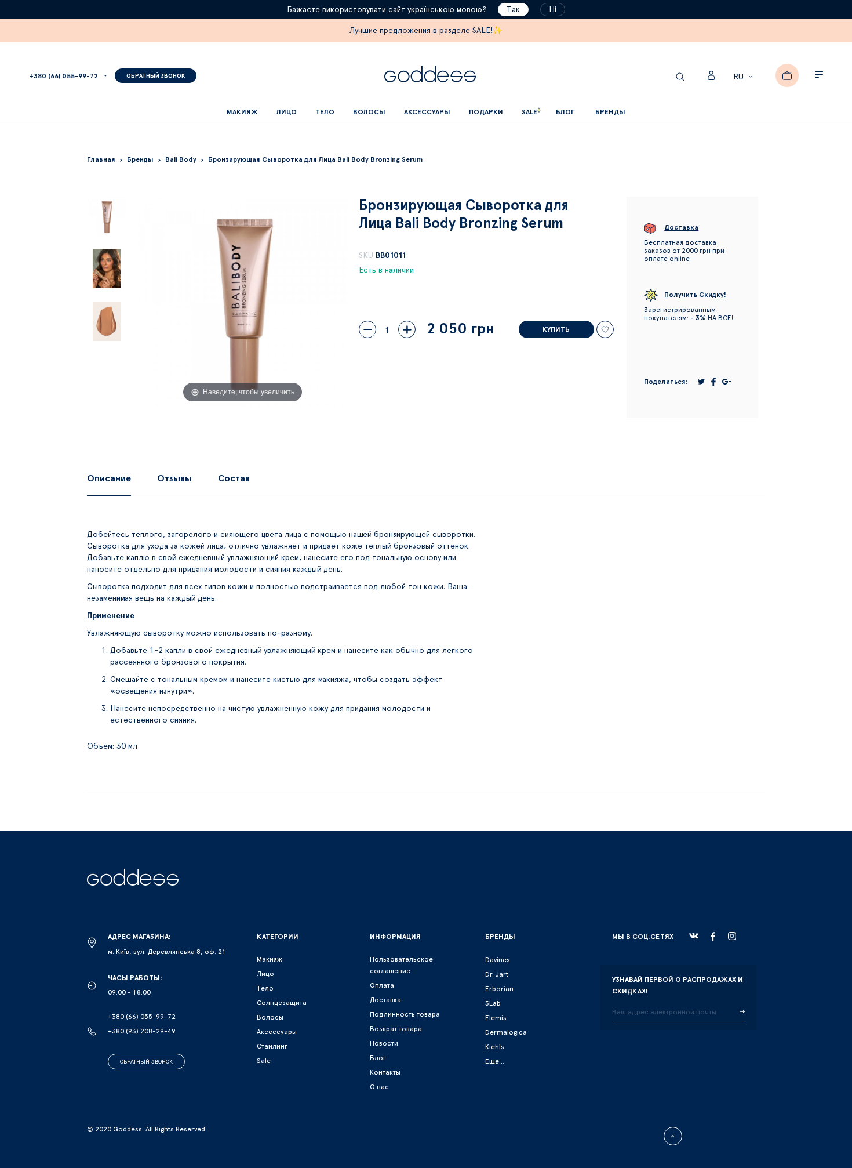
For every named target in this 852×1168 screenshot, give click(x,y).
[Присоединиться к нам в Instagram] (732, 936)
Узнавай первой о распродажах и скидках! (677, 985)
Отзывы (174, 478)
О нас (379, 1086)
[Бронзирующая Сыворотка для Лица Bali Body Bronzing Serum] (106, 216)
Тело (265, 988)
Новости (384, 1043)
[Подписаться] (742, 1012)
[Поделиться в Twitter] (701, 382)
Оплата (382, 985)
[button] (744, 77)
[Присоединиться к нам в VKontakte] (693, 936)
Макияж (269, 959)
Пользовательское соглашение (401, 965)
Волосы (270, 1017)
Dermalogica (506, 1032)
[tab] (109, 478)
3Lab (493, 1003)
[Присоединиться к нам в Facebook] (713, 936)
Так (513, 10)
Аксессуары (277, 1031)
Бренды (610, 111)
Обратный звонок (146, 1062)
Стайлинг (272, 1046)
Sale (264, 1060)
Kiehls (494, 1046)
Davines (497, 959)
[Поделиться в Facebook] (713, 382)
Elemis (496, 1017)
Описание (109, 478)
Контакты (385, 1072)
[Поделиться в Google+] (726, 382)
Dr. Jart (496, 974)
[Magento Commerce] (430, 76)
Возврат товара (396, 1028)
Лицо (265, 973)
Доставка (385, 999)
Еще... (494, 1061)
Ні (552, 10)
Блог (378, 1057)
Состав (234, 478)
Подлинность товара (405, 1014)
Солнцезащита (282, 1002)
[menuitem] (565, 112)
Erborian (499, 988)
